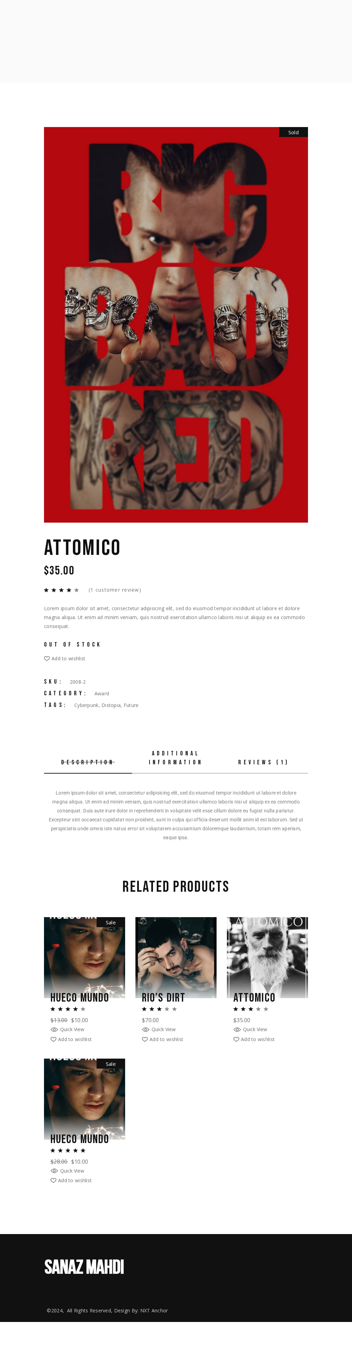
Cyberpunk (86, 705)
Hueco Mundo (80, 998)
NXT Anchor (154, 1310)
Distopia (111, 705)
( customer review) (115, 589)
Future (131, 705)
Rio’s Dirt (164, 998)
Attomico (254, 998)
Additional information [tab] (176, 758)
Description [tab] (87, 762)
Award (102, 693)
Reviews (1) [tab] (263, 762)
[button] (64, 658)
